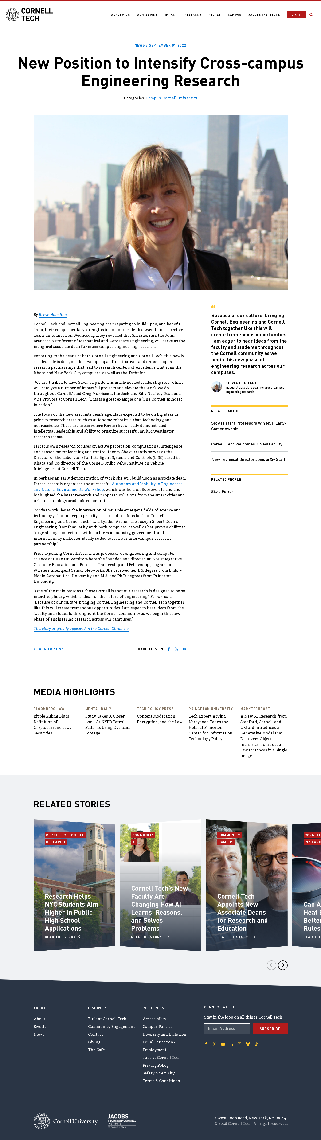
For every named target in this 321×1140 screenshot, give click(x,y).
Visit (296, 15)
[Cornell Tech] (68, 1121)
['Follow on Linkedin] (231, 1044)
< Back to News (49, 649)
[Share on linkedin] (184, 649)
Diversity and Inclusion (164, 1034)
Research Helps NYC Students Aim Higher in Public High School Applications (71, 912)
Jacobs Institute (264, 14)
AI (134, 842)
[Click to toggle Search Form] (311, 15)
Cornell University (179, 98)
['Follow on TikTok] (256, 1044)
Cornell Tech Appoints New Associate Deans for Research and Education (242, 912)
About (40, 1019)
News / (161, 45)
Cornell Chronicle (65, 835)
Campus (235, 14)
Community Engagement (111, 1027)
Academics (120, 14)
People (214, 14)
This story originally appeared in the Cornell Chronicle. (81, 629)
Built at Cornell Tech (107, 1019)
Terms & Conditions (161, 1081)
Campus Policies (157, 1027)
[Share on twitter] (176, 649)
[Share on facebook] (168, 649)
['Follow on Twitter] (214, 1044)
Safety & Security (159, 1073)
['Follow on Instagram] (239, 1044)
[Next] (283, 965)
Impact (171, 14)
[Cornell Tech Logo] (29, 15)
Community (144, 835)
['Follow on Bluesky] (248, 1044)
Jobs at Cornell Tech (162, 1058)
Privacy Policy (155, 1065)
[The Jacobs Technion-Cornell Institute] (119, 1121)
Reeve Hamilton (53, 315)
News (39, 1034)
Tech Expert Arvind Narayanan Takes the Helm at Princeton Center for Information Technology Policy (210, 728)
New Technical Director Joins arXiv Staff (248, 459)
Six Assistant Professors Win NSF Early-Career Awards (248, 425)
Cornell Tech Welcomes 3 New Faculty (246, 443)
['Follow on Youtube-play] (223, 1044)
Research (192, 14)
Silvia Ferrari (222, 491)
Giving (94, 1042)
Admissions (147, 14)
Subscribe (270, 1029)
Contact (95, 1034)
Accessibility (154, 1019)
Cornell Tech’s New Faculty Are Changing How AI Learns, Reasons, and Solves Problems (159, 908)
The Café (96, 1050)
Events (40, 1027)
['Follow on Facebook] (206, 1044)
